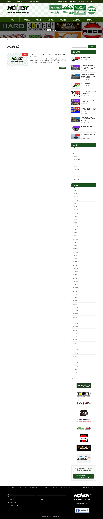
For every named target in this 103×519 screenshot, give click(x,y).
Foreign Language (91, 1)
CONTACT (12, 499)
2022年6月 (75, 353)
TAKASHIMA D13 (78, 179)
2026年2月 (75, 209)
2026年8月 (75, 190)
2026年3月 (75, 206)
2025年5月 (75, 239)
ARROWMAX (77, 160)
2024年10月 (76, 262)
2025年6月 (75, 236)
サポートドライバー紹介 (62, 1)
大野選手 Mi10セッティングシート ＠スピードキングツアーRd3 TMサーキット (88, 67)
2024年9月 (75, 265)
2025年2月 (75, 249)
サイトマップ (82, 1)
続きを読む (62, 67)
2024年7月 (75, 271)
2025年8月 (75, 229)
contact (76, 163)
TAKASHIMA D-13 (13, 505)
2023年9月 (75, 304)
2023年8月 (75, 307)
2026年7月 (75, 193)
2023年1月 (75, 330)
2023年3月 (75, 323)
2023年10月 (76, 301)
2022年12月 (76, 333)
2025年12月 (76, 216)
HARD (75, 166)
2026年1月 (75, 213)
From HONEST (73, 1)
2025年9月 (75, 226)
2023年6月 (75, 314)
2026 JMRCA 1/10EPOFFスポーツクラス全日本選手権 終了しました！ (88, 119)
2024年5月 (75, 278)
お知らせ (75, 153)
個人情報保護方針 (86, 487)
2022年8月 (75, 346)
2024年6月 (75, 275)
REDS (75, 173)
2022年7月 (75, 349)
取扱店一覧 (34, 487)
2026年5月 (75, 200)
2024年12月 (76, 255)
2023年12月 (76, 294)
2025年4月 (75, 242)
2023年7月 (75, 310)
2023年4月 (75, 320)
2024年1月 (75, 291)
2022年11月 (76, 336)
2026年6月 (75, 196)
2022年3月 (75, 362)
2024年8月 (75, 268)
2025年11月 (76, 219)
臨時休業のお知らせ (86, 57)
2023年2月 (75, 327)
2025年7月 (75, 232)
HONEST (42, 499)
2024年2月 (75, 288)
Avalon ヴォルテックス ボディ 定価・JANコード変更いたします (88, 109)
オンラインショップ (72, 487)
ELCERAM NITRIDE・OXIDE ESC (88, 127)
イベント (75, 150)
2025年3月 (75, 245)
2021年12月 (76, 372)
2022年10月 (76, 340)
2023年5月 (75, 317)
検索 (92, 46)
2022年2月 (75, 366)
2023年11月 (76, 297)
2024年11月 (76, 258)
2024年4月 (75, 281)
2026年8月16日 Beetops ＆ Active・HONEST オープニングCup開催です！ (88, 76)
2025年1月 (75, 252)
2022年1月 (75, 369)
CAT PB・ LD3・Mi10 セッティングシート (88, 100)
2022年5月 (75, 356)
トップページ (13, 487)
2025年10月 (76, 223)
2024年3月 (75, 284)
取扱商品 (24, 487)
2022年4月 (75, 359)
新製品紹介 (75, 156)
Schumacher (77, 176)
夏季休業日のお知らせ (87, 84)
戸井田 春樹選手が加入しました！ (88, 135)
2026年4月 (75, 203)
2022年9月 (75, 343)
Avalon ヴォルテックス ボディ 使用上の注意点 (88, 92)
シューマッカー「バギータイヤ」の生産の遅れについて (48, 54)
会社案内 (44, 487)
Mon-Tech (76, 169)
